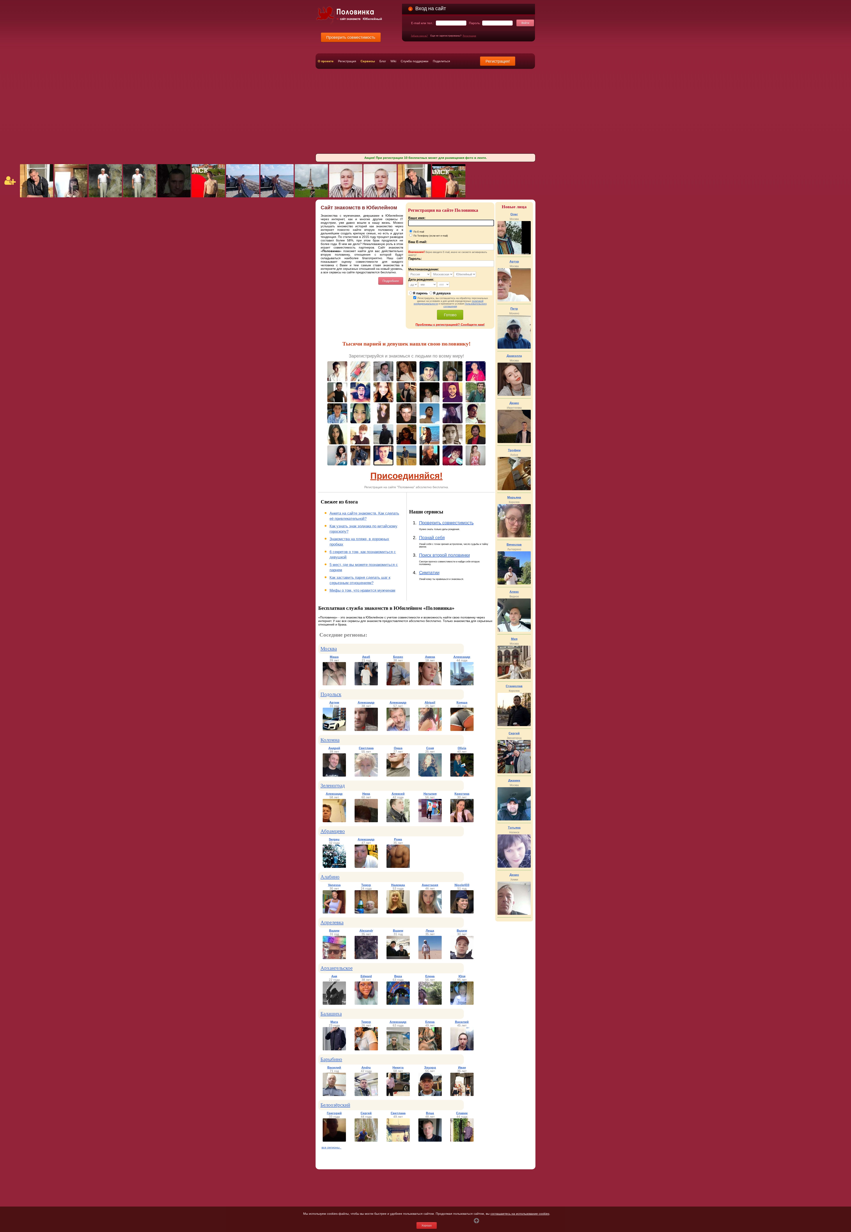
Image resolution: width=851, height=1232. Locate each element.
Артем (334, 702)
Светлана (366, 748)
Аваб (366, 657)
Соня (430, 748)
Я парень (420, 293)
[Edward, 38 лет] (366, 1003)
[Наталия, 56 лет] (430, 821)
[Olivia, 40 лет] (462, 775)
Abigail (430, 702)
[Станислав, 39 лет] (514, 725)
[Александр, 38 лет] (366, 730)
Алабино (330, 877)
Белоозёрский (335, 1105)
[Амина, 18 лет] (430, 684)
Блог (382, 61)
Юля (462, 976)
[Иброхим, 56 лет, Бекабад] (345, 196)
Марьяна (514, 497)
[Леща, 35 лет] (430, 958)
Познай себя (432, 537)
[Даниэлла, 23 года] (514, 394)
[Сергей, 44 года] (366, 1140)
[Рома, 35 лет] (398, 867)
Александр (461, 657)
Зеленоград (332, 785)
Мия (514, 639)
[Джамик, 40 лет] (514, 819)
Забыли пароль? (419, 35)
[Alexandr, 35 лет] (366, 958)
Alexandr (366, 930)
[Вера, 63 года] (398, 1003)
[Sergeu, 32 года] (334, 867)
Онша (398, 748)
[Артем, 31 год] (334, 730)
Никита (398, 1067)
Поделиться (441, 61)
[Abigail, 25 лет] (430, 730)
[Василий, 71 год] (334, 1095)
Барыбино (331, 1059)
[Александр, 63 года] (398, 1049)
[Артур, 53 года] (514, 300)
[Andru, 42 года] (366, 1095)
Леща (430, 930)
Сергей (366, 1113)
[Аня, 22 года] (334, 1003)
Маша (334, 657)
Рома (398, 839)
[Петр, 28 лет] (514, 347)
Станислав (514, 686)
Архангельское (336, 968)
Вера (398, 976)
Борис (398, 657)
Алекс (514, 591)
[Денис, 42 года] (514, 913)
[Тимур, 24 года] (366, 912)
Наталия (430, 793)
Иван (462, 1067)
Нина (366, 793)
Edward (366, 976)
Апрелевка (332, 922)
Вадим (334, 930)
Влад (430, 1113)
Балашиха (331, 1013)
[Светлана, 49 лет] (398, 1140)
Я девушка (442, 293)
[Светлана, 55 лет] (366, 775)
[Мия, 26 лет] (514, 678)
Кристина (462, 793)
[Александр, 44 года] (462, 684)
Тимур (366, 885)
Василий (462, 1022)
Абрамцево (332, 831)
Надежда (398, 885)
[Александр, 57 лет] (398, 730)
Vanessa (334, 885)
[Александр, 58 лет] (334, 821)
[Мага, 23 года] (334, 1049)
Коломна (330, 740)
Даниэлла (514, 356)
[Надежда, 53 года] (398, 912)
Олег (514, 214)
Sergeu (334, 839)
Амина (430, 657)
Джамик (514, 780)
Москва (328, 648)
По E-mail (418, 231)
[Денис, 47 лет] (514, 442)
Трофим (514, 450)
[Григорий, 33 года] (334, 1140)
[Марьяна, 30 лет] (514, 536)
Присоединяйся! (406, 476)
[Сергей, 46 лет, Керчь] (174, 196)
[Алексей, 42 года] (398, 821)
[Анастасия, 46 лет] (430, 912)
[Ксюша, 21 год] (462, 730)
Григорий (334, 1113)
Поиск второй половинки (444, 555)
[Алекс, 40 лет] (514, 630)
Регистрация (469, 35)
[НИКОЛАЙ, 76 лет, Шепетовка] (105, 196)
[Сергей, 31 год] (514, 772)
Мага (334, 1022)
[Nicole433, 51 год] (462, 912)
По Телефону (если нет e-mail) (430, 235)
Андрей (334, 748)
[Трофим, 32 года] (514, 489)
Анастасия (430, 885)
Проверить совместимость (446, 522)
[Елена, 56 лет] (430, 1003)
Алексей (398, 793)
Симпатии (429, 572)
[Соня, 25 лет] (430, 775)
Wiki (393, 61)
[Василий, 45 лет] (462, 1049)
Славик (462, 1113)
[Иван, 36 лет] (462, 1095)
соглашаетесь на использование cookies (519, 1213)
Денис (514, 403)
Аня (334, 976)
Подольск (330, 694)
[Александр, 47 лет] (366, 867)
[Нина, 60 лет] (366, 821)
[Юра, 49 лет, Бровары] (242, 196)
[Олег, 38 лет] (514, 253)
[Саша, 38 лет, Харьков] (311, 196)
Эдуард (430, 1067)
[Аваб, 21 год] (366, 684)
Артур (514, 261)
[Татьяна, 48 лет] (514, 866)
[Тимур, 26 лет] (366, 1049)
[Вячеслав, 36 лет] (514, 583)
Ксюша (462, 702)
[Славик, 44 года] (462, 1140)
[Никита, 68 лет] (398, 1095)
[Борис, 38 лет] (398, 684)
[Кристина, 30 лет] (462, 821)
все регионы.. (331, 1147)
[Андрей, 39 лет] (334, 775)
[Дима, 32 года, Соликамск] (208, 196)
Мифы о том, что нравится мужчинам (362, 590)
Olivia (462, 748)
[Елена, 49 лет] (430, 1049)
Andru (366, 1067)
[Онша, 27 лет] (398, 775)
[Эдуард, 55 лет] (430, 1095)
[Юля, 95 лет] (462, 1003)
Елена (430, 976)
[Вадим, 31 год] (334, 958)
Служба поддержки (414, 61)
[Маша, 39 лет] (334, 684)
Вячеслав (514, 544)
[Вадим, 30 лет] (462, 958)
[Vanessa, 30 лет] (334, 912)
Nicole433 (462, 885)
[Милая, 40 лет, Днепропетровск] (71, 196)
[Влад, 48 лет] (430, 1140)
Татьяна (514, 827)
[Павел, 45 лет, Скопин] (36, 196)
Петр (514, 308)
